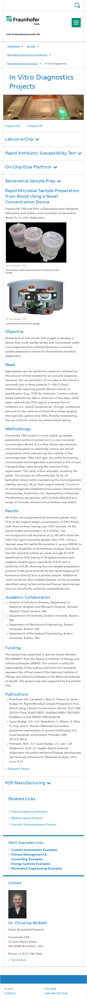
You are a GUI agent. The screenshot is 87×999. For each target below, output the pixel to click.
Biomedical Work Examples (22, 64)
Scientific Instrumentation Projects (33, 824)
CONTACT (10, 993)
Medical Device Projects (26, 818)
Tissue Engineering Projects (29, 811)
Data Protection (56, 993)
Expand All (12, 126)
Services (31, 46)
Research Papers (19, 769)
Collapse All (34, 126)
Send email (18, 960)
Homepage (13, 46)
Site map (50, 989)
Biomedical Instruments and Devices (27, 55)
